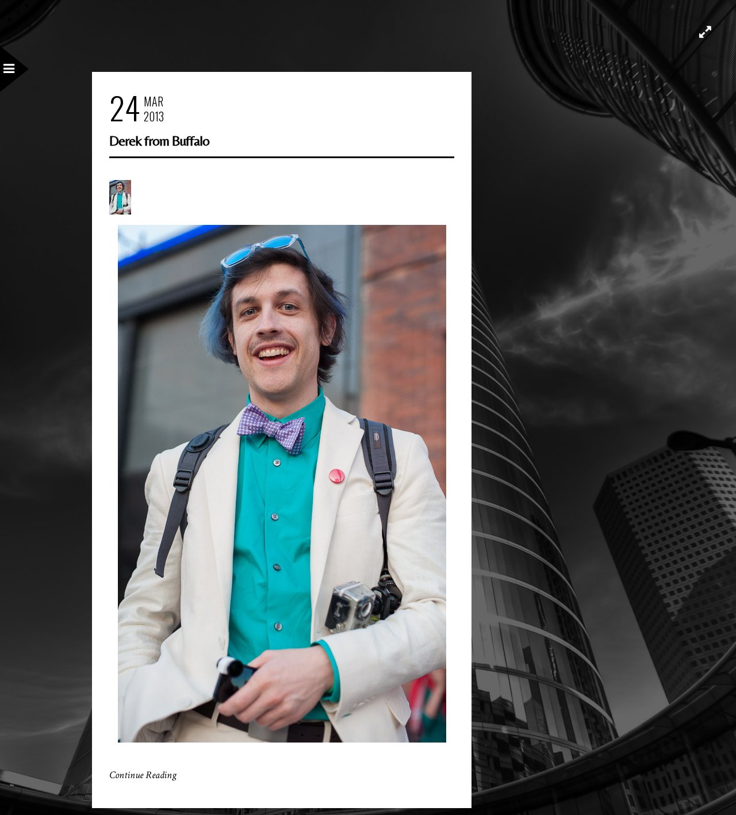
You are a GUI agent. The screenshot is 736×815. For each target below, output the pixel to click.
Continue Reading (143, 775)
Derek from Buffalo (159, 140)
